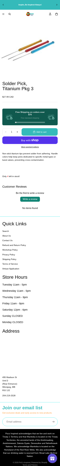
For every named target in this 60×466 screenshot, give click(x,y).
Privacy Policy (8, 254)
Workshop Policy (10, 250)
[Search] (9, 14)
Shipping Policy (9, 259)
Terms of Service (10, 264)
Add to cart (41, 132)
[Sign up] (53, 422)
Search (5, 231)
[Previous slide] (3, 5)
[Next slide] (57, 5)
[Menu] (3, 14)
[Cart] (56, 14)
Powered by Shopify (39, 463)
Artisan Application (10, 268)
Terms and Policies (30, 465)
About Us (6, 236)
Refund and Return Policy (14, 245)
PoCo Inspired (24, 463)
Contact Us (7, 240)
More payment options (30, 147)
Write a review (30, 199)
